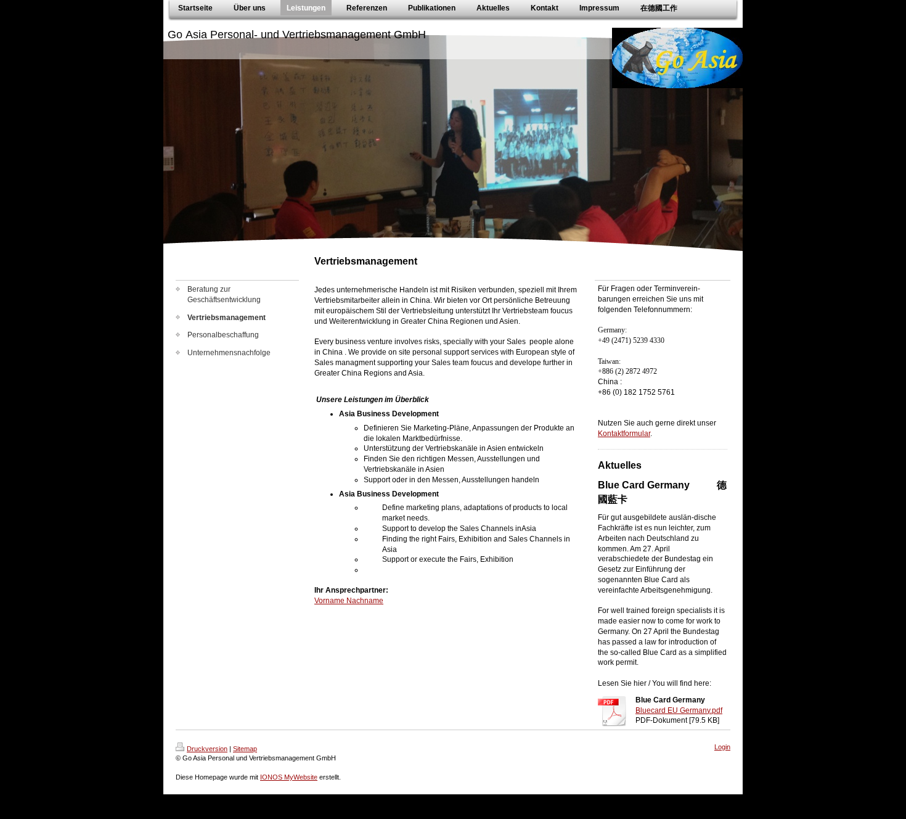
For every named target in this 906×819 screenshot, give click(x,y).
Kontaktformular (624, 433)
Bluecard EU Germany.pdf (678, 710)
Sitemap (245, 748)
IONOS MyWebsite (288, 777)
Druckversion (207, 748)
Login (722, 747)
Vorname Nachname (348, 600)
